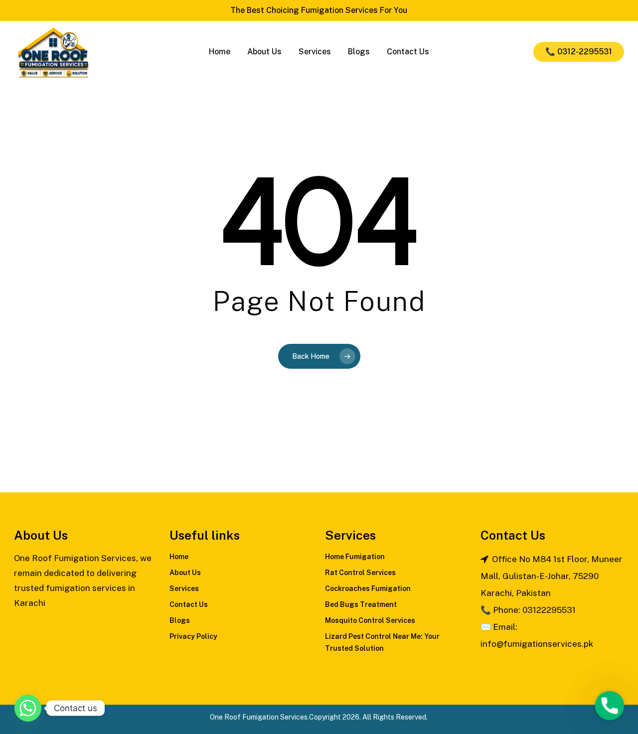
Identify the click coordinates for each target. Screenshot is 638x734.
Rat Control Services (360, 573)
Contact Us (188, 604)
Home (178, 557)
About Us (185, 573)
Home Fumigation (355, 557)
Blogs (179, 620)
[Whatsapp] (27, 708)
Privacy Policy (193, 636)
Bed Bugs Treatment (361, 604)
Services (184, 588)
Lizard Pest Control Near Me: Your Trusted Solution (382, 642)
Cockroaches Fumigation (368, 588)
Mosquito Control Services (370, 620)
